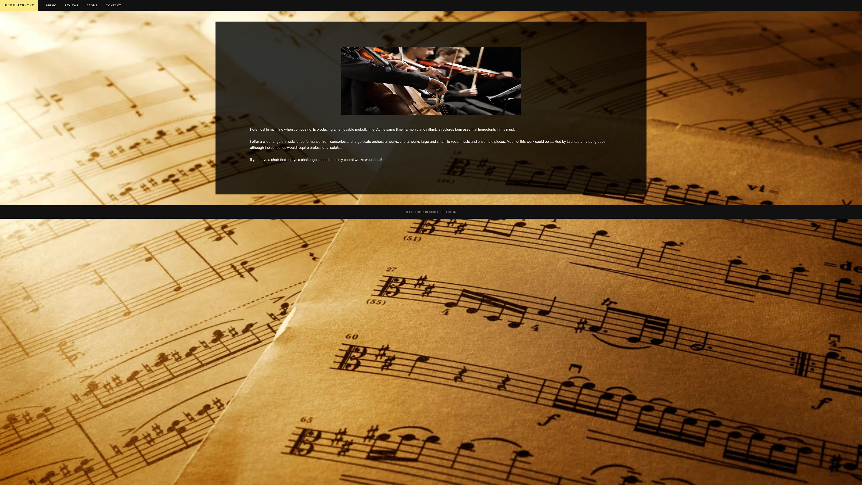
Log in (451, 212)
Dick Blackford (19, 5)
